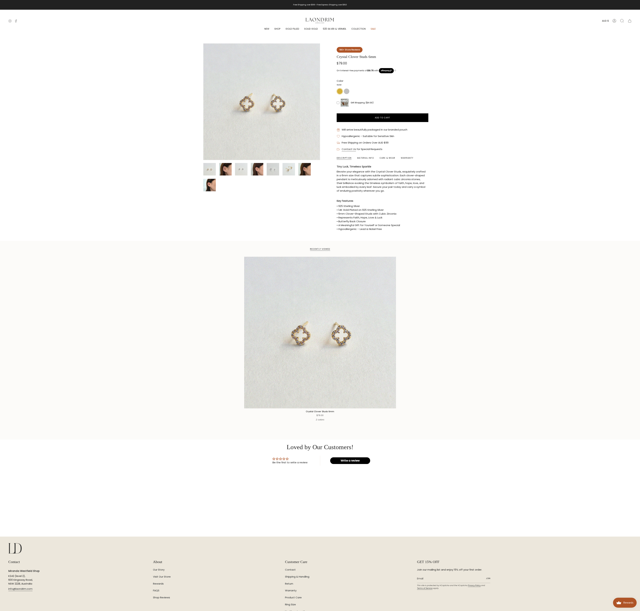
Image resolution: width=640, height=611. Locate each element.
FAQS (156, 590)
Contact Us (349, 149)
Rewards (158, 583)
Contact (290, 569)
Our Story (158, 569)
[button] (277, 29)
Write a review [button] (350, 460)
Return (289, 583)
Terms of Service (424, 588)
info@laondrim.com (20, 589)
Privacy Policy (474, 585)
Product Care (293, 597)
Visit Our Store (162, 576)
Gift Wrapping (358, 102)
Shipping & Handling (297, 576)
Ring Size (290, 604)
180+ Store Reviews (349, 49)
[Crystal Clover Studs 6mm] (320, 332)
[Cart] (630, 21)
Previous (203, 101)
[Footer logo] (15, 548)
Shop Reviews (161, 597)
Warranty (290, 590)
